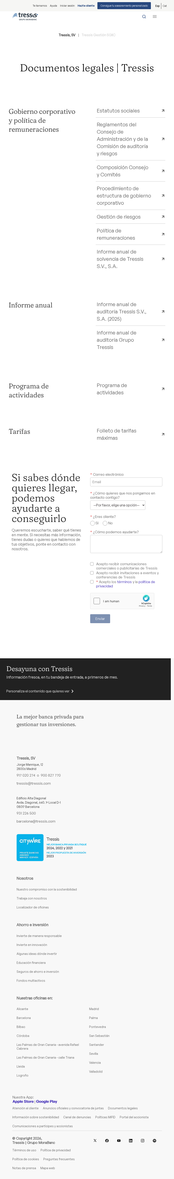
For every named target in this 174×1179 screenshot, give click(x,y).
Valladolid (95, 1071)
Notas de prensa (24, 1168)
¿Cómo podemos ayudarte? (114, 532)
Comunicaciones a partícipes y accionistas (42, 1126)
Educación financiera (31, 962)
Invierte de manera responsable (39, 936)
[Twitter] (95, 1140)
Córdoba (23, 1036)
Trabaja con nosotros (32, 898)
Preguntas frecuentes (59, 1159)
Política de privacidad (56, 1150)
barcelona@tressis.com (36, 821)
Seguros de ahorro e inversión (38, 971)
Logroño (22, 1075)
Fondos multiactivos (31, 980)
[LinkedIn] (131, 1140)
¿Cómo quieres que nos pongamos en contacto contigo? (122, 495)
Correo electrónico (107, 474)
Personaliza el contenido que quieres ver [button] (37, 691)
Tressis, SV (67, 35)
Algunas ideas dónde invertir (37, 954)
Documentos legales (123, 1108)
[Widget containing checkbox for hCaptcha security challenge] (122, 601)
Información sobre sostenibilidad (35, 1117)
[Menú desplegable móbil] (155, 16)
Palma (93, 1018)
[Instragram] (142, 1140)
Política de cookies (25, 1159)
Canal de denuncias (77, 1117)
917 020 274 (26, 775)
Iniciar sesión (67, 5)
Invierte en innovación (32, 945)
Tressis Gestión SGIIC (98, 35)
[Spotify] (154, 1140)
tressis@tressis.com (34, 783)
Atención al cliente (25, 1108)
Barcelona (24, 1018)
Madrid (94, 1009)
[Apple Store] (23, 1101)
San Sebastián (99, 1036)
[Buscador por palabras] (144, 16)
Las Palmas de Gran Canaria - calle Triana (45, 1057)
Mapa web (47, 1168)
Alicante (22, 1009)
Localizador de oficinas (33, 907)
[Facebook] (107, 1140)
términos (124, 581)
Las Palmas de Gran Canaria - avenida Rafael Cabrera (48, 1046)
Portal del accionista (134, 1117)
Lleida (21, 1066)
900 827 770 (51, 775)
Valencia (95, 1062)
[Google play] (47, 1101)
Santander (96, 1044)
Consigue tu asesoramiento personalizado (124, 5)
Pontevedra (97, 1027)
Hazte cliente (86, 5)
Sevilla (93, 1053)
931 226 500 (26, 813)
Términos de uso (24, 1150)
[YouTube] (119, 1140)
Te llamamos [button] (40, 5)
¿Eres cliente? (103, 517)
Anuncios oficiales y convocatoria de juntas (73, 1108)
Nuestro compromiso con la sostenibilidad (47, 889)
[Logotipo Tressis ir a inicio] (25, 16)
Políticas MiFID (105, 1117)
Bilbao (21, 1027)
